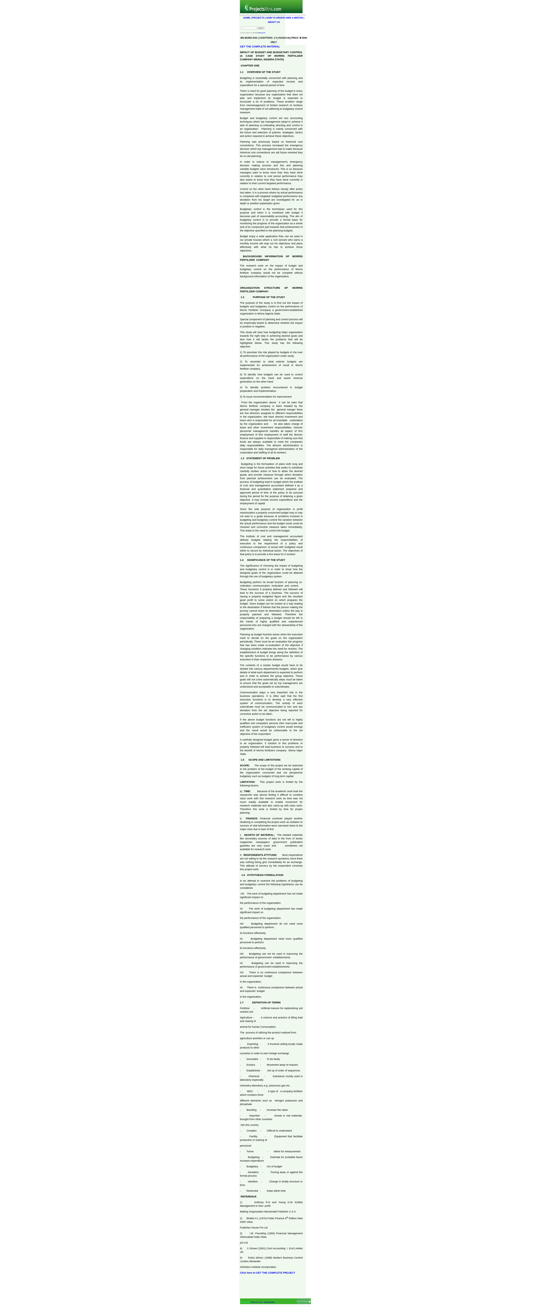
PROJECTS (258, 18)
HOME (246, 18)
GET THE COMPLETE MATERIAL (260, 46)
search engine (245, 33)
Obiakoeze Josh (256, 1302)
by (254, 33)
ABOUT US (274, 22)
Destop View (269, 1302)
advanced (261, 33)
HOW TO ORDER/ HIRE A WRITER (284, 18)
